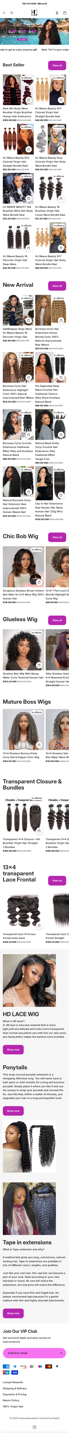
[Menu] (4, 13)
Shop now (13, 1049)
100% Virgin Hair (13, 1406)
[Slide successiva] (62, 575)
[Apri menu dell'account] (57, 13)
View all (57, 65)
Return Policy (11, 1400)
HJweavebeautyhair (28, 1418)
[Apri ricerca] (12, 13)
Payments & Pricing (15, 1394)
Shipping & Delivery (15, 1388)
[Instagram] (34, 1427)
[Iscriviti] (61, 1353)
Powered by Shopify (49, 1418)
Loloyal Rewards (13, 1382)
